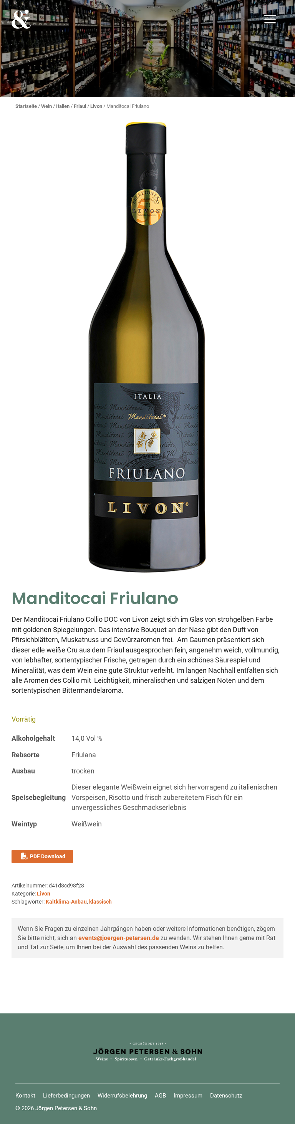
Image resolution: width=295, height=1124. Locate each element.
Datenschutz (226, 1095)
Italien (63, 106)
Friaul (80, 106)
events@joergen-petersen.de (118, 938)
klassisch (100, 902)
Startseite (26, 106)
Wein (46, 106)
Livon (96, 106)
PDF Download (47, 856)
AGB (160, 1095)
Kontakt (25, 1095)
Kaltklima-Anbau (66, 902)
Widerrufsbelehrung (122, 1095)
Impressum (188, 1095)
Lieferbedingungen (66, 1095)
